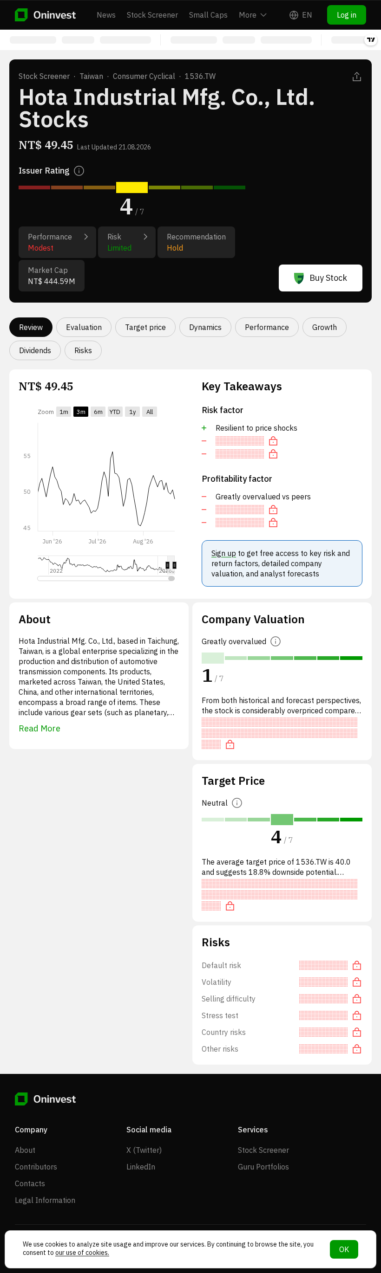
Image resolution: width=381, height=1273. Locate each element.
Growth (324, 327)
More (247, 14)
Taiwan (91, 76)
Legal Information (45, 1200)
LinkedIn (140, 1166)
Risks (83, 350)
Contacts (30, 1183)
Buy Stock (328, 277)
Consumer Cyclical (144, 76)
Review (31, 327)
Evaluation (84, 327)
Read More (39, 728)
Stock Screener (152, 14)
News (106, 14)
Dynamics (205, 327)
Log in (346, 14)
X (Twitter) (144, 1150)
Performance (267, 327)
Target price (145, 327)
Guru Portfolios (263, 1166)
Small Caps (208, 14)
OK (344, 1249)
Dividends (35, 350)
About (25, 1150)
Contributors (36, 1166)
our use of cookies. (82, 1252)
